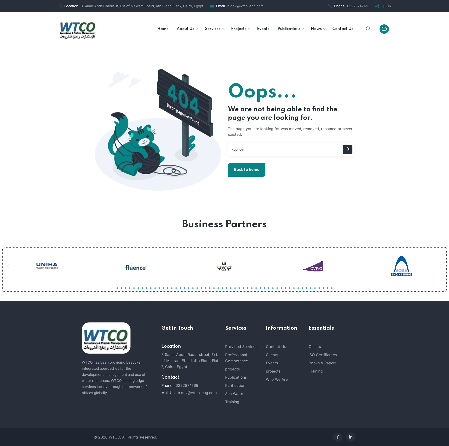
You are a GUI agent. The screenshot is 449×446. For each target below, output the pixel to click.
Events (272, 363)
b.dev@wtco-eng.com (245, 6)
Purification (235, 385)
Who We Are (277, 379)
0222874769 (357, 6)
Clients (272, 354)
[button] (8, 266)
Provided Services (241, 346)
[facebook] (338, 437)
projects (232, 369)
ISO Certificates (323, 354)
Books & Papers (323, 363)
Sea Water (234, 393)
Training (232, 401)
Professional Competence (236, 357)
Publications (236, 377)
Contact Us (276, 346)
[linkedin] (350, 437)
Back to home (246, 170)
